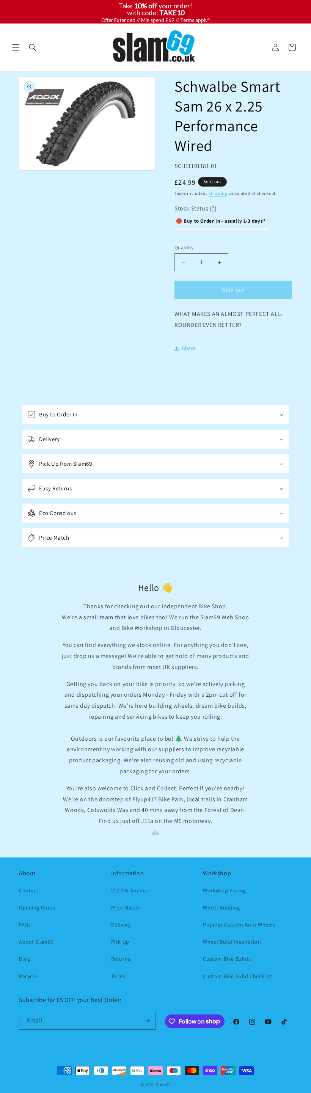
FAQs (25, 924)
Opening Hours (37, 907)
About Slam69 (36, 941)
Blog (24, 958)
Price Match (125, 907)
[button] (16, 47)
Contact (28, 890)
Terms (118, 976)
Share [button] (189, 348)
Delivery (121, 924)
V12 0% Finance (129, 890)
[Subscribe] (146, 1021)
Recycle (28, 976)
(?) (213, 208)
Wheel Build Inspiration (232, 941)
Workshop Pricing (224, 890)
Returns (120, 958)
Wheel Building (221, 907)
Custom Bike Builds (227, 958)
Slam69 (163, 1084)
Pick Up (120, 941)
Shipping (218, 193)
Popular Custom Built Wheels (239, 924)
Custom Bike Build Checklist (237, 976)
